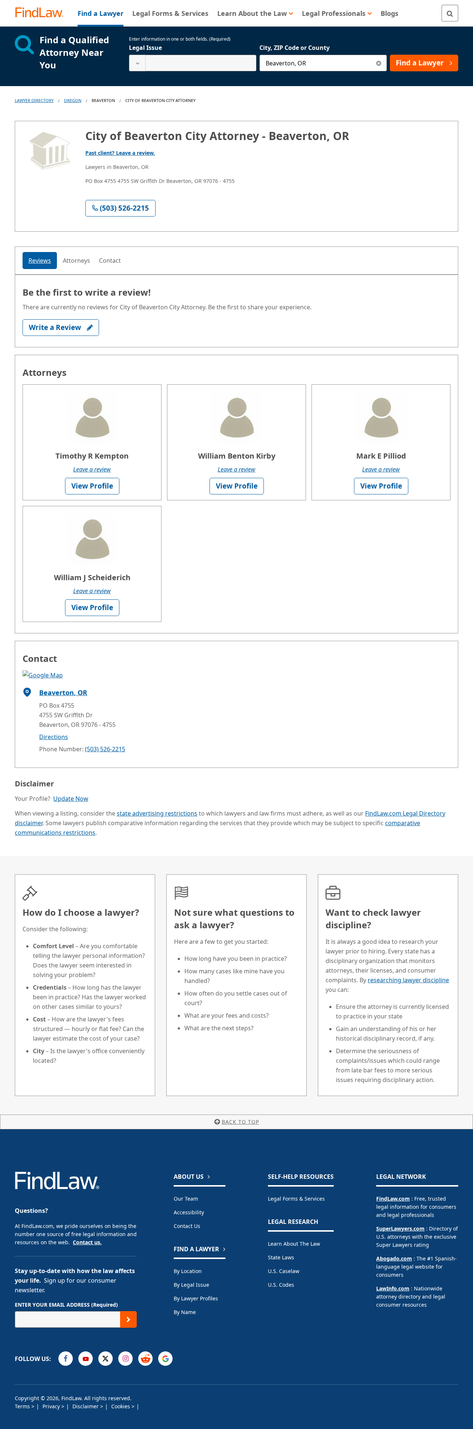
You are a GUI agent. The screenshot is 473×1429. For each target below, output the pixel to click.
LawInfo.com (392, 1288)
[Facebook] (65, 1358)
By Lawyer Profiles (196, 1298)
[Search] (450, 13)
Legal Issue (145, 48)
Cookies (121, 1406)
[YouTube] (85, 1358)
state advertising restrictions (157, 813)
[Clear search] (378, 63)
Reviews (39, 260)
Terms (23, 1406)
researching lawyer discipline (408, 980)
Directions (53, 737)
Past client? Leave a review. (120, 152)
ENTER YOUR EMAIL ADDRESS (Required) (66, 1304)
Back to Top (240, 1121)
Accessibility (189, 1212)
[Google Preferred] (165, 1358)
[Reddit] (145, 1358)
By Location (188, 1271)
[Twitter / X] (105, 1358)
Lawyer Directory (34, 100)
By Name (185, 1312)
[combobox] (192, 63)
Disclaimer (86, 1406)
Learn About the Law (294, 1243)
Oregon (72, 100)
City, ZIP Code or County (294, 48)
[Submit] (128, 1319)
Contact (110, 260)
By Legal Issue (191, 1284)
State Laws (281, 1257)
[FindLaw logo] (42, 13)
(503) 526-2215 (105, 749)
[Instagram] (125, 1358)
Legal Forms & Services (296, 1198)
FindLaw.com (393, 1198)
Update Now (70, 799)
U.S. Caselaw (283, 1271)
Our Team (186, 1198)
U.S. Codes (281, 1284)
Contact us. (87, 1242)
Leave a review (92, 469)
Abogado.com (394, 1258)
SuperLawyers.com (400, 1228)
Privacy (51, 1406)
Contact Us (187, 1225)
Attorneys (76, 260)
